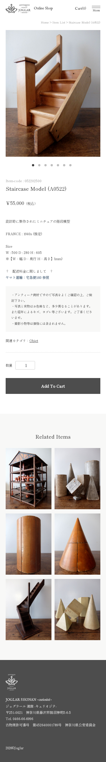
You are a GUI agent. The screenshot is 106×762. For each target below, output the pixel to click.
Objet (33, 340)
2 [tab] (40, 166)
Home (45, 22)
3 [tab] (46, 166)
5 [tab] (59, 166)
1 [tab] (34, 166)
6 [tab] (65, 166)
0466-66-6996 (23, 718)
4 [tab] (53, 166)
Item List (58, 22)
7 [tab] (71, 166)
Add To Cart (53, 386)
